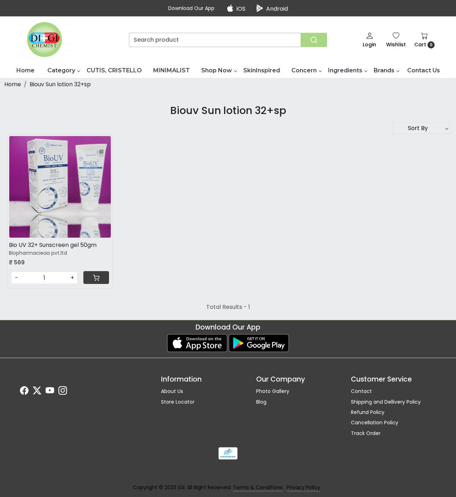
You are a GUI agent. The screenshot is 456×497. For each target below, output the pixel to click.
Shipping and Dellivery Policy (386, 401)
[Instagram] (62, 392)
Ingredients (345, 70)
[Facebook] (24, 392)
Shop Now (216, 70)
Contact (361, 391)
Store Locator (178, 401)
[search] (314, 40)
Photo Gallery (272, 391)
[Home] (46, 39)
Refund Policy (367, 412)
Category (61, 70)
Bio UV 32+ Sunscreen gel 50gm (53, 245)
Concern (304, 70)
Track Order (365, 433)
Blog (261, 401)
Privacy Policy (303, 487)
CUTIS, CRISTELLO (114, 70)
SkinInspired (261, 70)
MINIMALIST (171, 70)
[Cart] (96, 277)
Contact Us (423, 70)
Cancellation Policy (374, 422)
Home (25, 70)
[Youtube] (50, 392)
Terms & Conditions (258, 487)
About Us (172, 391)
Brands (384, 70)
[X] (37, 392)
